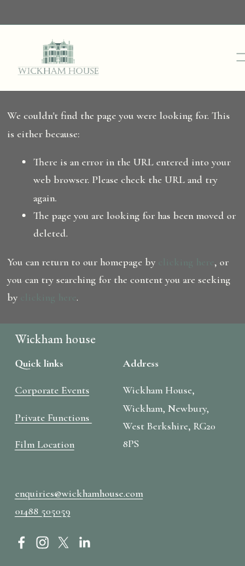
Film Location (44, 444)
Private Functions (53, 417)
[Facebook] (21, 542)
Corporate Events (52, 390)
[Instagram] (42, 542)
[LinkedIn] (84, 542)
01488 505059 (43, 511)
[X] (63, 542)
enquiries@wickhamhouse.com (79, 493)
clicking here (186, 262)
